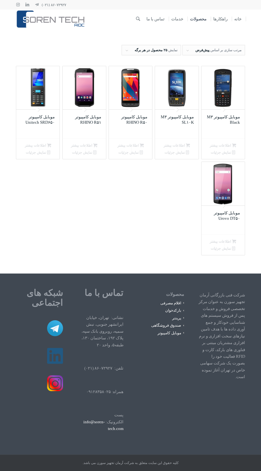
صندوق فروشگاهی (166, 325)
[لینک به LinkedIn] (27, 5)
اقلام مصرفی (170, 303)
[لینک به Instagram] (18, 5)
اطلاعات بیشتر (221, 145)
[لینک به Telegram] (37, 5)
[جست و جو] (138, 19)
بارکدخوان (173, 310)
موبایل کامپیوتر (169, 333)
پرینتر (176, 318)
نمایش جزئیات (221, 152)
